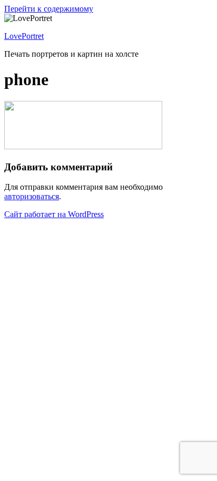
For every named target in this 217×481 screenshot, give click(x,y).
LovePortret (24, 36)
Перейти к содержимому (48, 8)
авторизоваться (31, 196)
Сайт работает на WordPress (54, 214)
